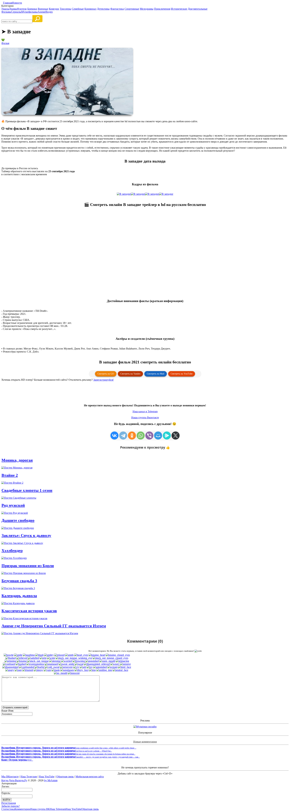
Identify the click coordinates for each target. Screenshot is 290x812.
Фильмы (6, 11)
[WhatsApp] (141, 435)
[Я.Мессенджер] (167, 435)
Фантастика (117, 8)
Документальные (197, 8)
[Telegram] (123, 435)
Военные (43, 8)
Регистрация (8, 803)
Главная (7, 2)
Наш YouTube (46, 776)
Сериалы (16, 11)
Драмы (13, 8)
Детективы (103, 8)
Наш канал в (145, 411)
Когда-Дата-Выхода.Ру (14, 780)
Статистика (8, 809)
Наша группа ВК (40, 809)
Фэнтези (22, 8)
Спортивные (132, 8)
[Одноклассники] (132, 435)
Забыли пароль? (10, 806)
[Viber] (149, 435)
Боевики (32, 8)
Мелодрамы (146, 8)
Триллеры (65, 8)
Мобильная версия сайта (90, 776)
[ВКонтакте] (114, 435)
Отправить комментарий (15, 707)
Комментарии (22, 809)
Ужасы (5, 8)
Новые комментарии (145, 741)
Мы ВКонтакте (10, 776)
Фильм (5, 43)
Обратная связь (65, 776)
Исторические (179, 8)
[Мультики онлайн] (145, 726)
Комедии (54, 8)
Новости (17, 2)
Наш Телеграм (28, 776)
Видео (49, 11)
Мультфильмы (29, 11)
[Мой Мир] (158, 435)
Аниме (41, 11)
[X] (176, 435)
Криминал (90, 8)
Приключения (162, 8)
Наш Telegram (58, 809)
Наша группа (145, 417)
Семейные (78, 8)
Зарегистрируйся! (103, 379)
